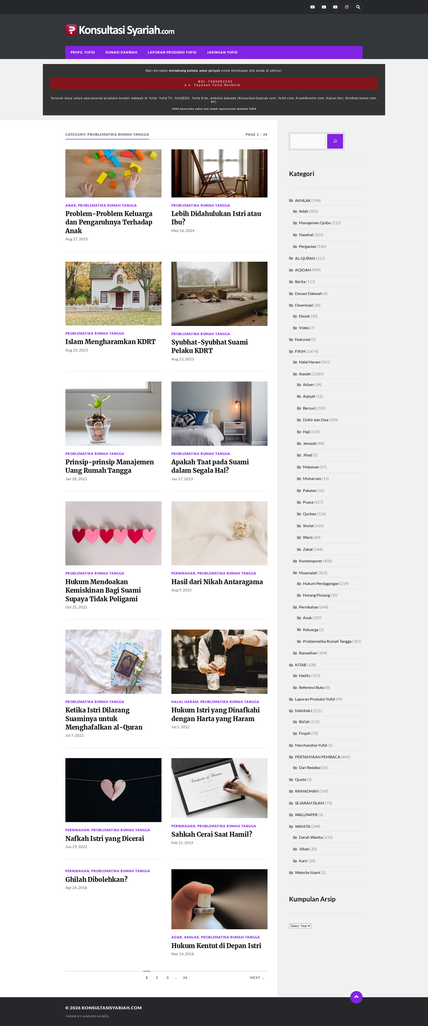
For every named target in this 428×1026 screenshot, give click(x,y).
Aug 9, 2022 (181, 590)
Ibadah (305, 373)
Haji (306, 431)
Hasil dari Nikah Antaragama (217, 582)
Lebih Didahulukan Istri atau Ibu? (216, 218)
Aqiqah (309, 396)
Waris (308, 537)
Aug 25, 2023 (76, 350)
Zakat (308, 549)
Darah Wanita (311, 837)
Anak (70, 205)
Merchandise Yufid (311, 745)
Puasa (308, 502)
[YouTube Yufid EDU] (324, 6)
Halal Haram (184, 702)
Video (304, 327)
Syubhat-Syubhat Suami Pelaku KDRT (209, 346)
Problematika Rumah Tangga (107, 205)
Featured (302, 339)
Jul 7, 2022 (74, 735)
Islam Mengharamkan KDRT (110, 342)
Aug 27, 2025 (76, 239)
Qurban (309, 513)
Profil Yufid (83, 52)
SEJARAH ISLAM (309, 803)
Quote (300, 779)
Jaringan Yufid (222, 52)
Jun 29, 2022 (76, 846)
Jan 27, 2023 (182, 479)
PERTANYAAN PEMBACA (317, 756)
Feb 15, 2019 (182, 842)
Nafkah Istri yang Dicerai (104, 839)
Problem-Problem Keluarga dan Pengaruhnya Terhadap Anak (109, 222)
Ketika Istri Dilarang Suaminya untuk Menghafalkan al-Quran (104, 718)
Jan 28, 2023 (76, 479)
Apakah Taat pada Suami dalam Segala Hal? (210, 466)
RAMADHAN (306, 791)
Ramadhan (308, 652)
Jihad (307, 454)
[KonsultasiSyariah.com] (214, 30)
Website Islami (307, 872)
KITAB (300, 664)
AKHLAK (191, 937)
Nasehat (306, 234)
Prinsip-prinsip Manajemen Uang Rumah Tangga (109, 466)
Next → (257, 978)
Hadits (304, 675)
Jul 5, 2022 (180, 727)
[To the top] (356, 997)
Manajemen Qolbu (315, 222)
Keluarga (310, 629)
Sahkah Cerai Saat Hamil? (211, 834)
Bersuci (309, 408)
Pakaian (310, 490)
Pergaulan (307, 246)
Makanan (311, 466)
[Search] (358, 6)
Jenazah (310, 443)
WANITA (302, 826)
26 (185, 978)
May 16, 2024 (182, 230)
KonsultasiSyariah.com (112, 1007)
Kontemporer (310, 560)
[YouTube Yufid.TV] (312, 6)
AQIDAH (303, 269)
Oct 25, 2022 (76, 607)
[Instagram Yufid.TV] (346, 6)
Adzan (308, 384)
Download (304, 305)
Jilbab (304, 848)
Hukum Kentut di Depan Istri (216, 946)
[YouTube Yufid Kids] (335, 6)
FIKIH (300, 351)
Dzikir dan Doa (315, 419)
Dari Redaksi (310, 767)
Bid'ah (304, 721)
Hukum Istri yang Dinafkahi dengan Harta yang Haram (215, 714)
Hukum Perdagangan (321, 583)
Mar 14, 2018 (182, 954)
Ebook (304, 316)
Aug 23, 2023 (182, 359)
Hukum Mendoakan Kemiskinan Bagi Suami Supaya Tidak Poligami (103, 590)
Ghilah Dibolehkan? (96, 880)
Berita (300, 281)
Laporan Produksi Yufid (172, 52)
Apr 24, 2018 (76, 887)
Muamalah (308, 572)
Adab (176, 937)
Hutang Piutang (316, 595)
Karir (303, 860)
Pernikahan (183, 573)
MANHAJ (303, 710)
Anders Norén (96, 1016)
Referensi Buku (312, 687)
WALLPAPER (306, 814)
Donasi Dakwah (121, 52)
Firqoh (304, 733)
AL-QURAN (305, 258)
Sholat (308, 525)
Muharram (312, 478)
